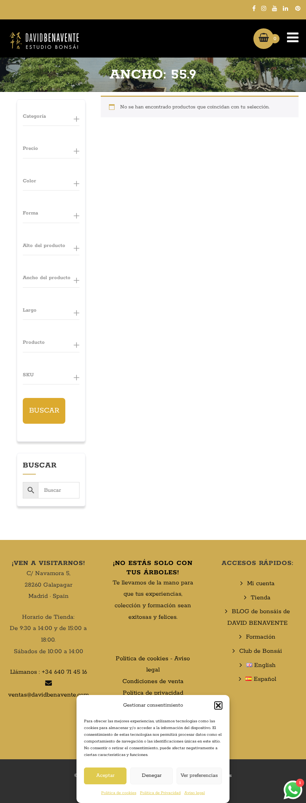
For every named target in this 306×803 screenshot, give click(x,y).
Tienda (261, 598)
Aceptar (105, 775)
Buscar (44, 410)
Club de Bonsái (260, 651)
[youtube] (274, 8)
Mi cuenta (261, 583)
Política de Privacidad (160, 793)
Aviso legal (194, 793)
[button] (218, 705)
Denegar (152, 775)
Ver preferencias (199, 775)
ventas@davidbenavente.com (48, 695)
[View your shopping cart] (264, 38)
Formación (260, 637)
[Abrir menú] (289, 39)
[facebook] (254, 8)
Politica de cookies (142, 659)
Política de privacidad (153, 693)
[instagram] (263, 8)
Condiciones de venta (153, 681)
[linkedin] (285, 8)
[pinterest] (297, 8)
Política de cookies (118, 793)
